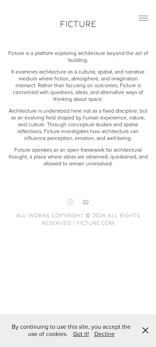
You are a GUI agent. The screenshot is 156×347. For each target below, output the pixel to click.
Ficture (78, 25)
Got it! (81, 334)
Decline (104, 334)
